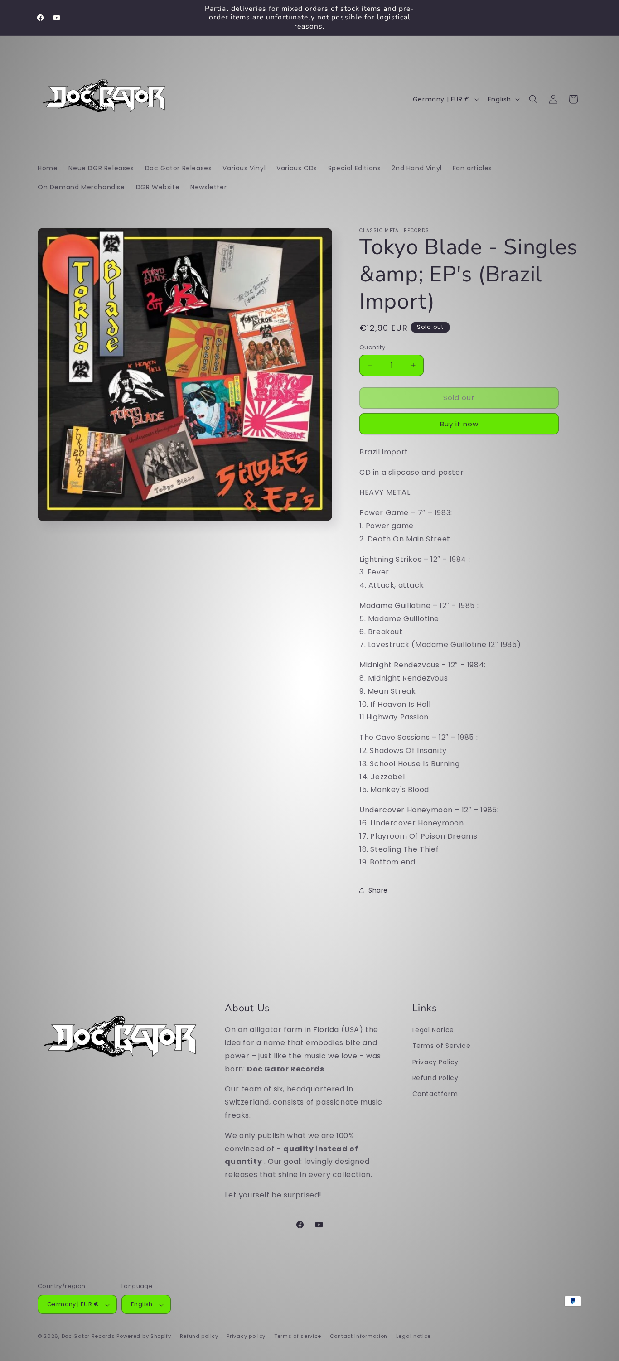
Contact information (358, 1336)
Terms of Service (441, 1045)
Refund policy (199, 1336)
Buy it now (459, 424)
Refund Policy (435, 1077)
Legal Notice (433, 1029)
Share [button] (378, 890)
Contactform (435, 1093)
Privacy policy (246, 1336)
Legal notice (413, 1336)
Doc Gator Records (88, 1336)
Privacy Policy (435, 1061)
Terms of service (297, 1336)
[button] (533, 99)
